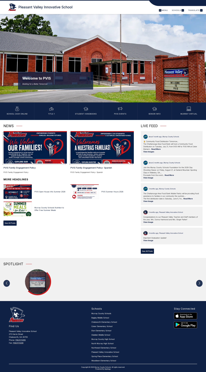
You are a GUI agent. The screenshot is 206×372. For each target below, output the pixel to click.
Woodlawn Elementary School (103, 361)
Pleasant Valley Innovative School (105, 352)
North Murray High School (102, 343)
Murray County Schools (101, 313)
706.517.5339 (18, 343)
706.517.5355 (20, 340)
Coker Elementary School (101, 326)
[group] (37, 283)
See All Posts (10, 223)
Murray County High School (103, 339)
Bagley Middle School (100, 318)
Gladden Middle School (100, 335)
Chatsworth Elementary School (104, 322)
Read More (156, 149)
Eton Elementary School (101, 331)
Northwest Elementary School (103, 348)
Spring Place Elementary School (104, 356)
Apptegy (108, 369)
